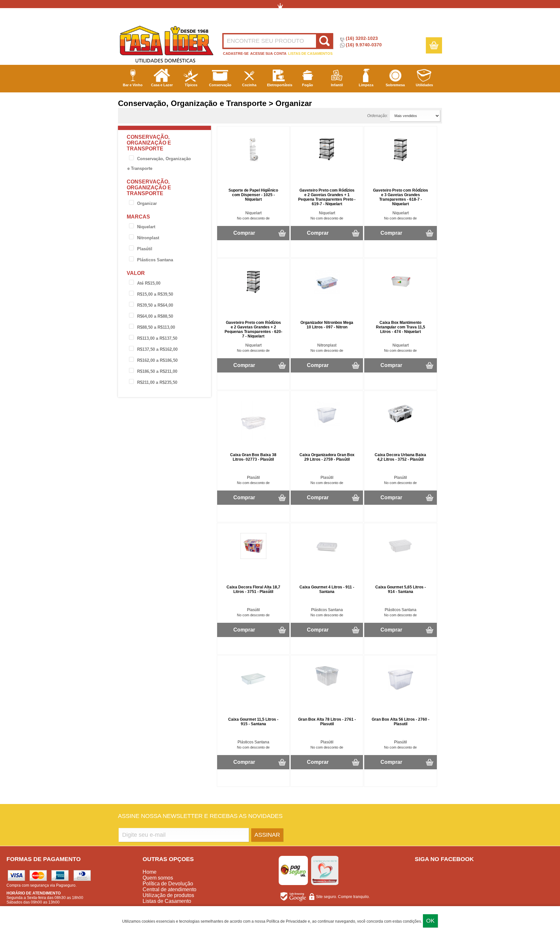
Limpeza (366, 85)
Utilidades (424, 85)
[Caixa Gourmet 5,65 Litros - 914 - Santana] (401, 557)
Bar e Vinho (133, 85)
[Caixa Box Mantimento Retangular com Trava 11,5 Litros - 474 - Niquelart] (401, 293)
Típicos (191, 85)
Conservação (220, 85)
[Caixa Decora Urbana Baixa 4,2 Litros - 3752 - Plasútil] (401, 425)
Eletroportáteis (279, 85)
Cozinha (249, 85)
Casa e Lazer (162, 85)
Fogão (307, 85)
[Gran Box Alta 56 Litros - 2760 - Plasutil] (401, 690)
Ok (430, 920)
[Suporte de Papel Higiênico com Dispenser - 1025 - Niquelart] (253, 161)
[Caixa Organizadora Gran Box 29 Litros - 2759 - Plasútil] (327, 425)
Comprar (244, 233)
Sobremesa (395, 85)
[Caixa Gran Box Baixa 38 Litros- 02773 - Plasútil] (253, 438)
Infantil (337, 85)
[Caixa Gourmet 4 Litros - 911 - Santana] (327, 557)
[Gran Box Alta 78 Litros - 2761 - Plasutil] (327, 685)
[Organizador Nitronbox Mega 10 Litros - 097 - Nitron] (327, 293)
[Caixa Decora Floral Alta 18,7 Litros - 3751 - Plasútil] (253, 557)
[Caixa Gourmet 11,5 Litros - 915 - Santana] (253, 690)
